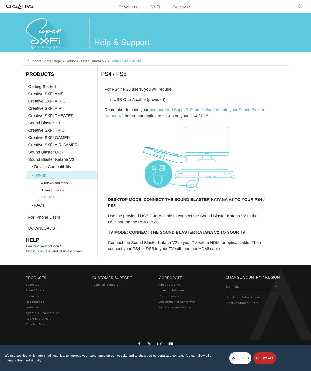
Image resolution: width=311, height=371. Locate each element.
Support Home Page (44, 61)
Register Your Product (174, 307)
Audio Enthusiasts (38, 318)
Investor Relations (171, 290)
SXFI (155, 6)
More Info (240, 358)
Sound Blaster (36, 290)
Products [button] (128, 6)
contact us (44, 251)
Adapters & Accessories (42, 313)
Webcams (32, 307)
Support (182, 6)
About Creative (170, 284)
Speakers (32, 296)
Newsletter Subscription (242, 297)
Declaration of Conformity (177, 301)
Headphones (35, 301)
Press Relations (170, 296)
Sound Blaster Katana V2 (86, 61)
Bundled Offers (36, 324)
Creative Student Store (242, 302)
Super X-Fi (33, 284)
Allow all (265, 358)
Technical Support (105, 284)
